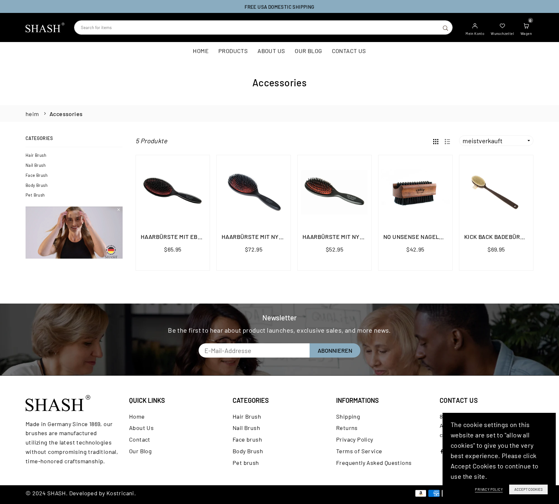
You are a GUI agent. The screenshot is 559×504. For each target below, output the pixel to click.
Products (233, 50)
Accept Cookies (528, 489)
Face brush (37, 175)
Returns (347, 427)
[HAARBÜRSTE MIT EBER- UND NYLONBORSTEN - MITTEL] (172, 192)
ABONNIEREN (335, 350)
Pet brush (35, 195)
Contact (139, 439)
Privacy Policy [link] (489, 489)
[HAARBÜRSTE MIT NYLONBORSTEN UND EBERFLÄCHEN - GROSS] (253, 192)
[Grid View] (436, 141)
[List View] (447, 141)
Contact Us (349, 50)
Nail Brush (36, 165)
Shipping (348, 416)
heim (32, 113)
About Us (271, 50)
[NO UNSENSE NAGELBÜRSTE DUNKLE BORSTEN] (415, 192)
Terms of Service (359, 451)
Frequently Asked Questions (373, 462)
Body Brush (37, 185)
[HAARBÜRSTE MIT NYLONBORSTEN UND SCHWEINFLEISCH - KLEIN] (334, 192)
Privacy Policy (354, 439)
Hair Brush (36, 155)
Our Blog (308, 50)
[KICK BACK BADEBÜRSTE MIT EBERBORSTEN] (496, 192)
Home (201, 50)
